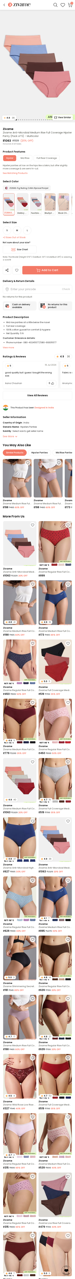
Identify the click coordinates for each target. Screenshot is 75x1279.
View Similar (64, 117)
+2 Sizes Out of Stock (14, 237)
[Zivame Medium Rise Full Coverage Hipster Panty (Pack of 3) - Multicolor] (55, 1135)
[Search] (55, 5)
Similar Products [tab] (14, 452)
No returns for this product (57, 306)
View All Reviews (37, 395)
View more (8, 347)
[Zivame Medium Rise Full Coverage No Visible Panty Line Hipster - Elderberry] (48, 478)
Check (66, 289)
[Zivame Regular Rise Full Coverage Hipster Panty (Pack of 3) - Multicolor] (55, 543)
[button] (4, 5)
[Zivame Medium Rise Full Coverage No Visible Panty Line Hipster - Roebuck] (17, 478)
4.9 (9, 117)
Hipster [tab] (9, 158)
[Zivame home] (19, 5)
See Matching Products (15, 173)
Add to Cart (50, 270)
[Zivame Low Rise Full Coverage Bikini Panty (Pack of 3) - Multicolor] (55, 1195)
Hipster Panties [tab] (39, 452)
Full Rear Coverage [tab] (47, 158)
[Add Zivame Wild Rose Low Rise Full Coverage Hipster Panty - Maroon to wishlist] (32, 1058)
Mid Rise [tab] (25, 158)
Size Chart (22, 249)
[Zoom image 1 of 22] (37, 65)
